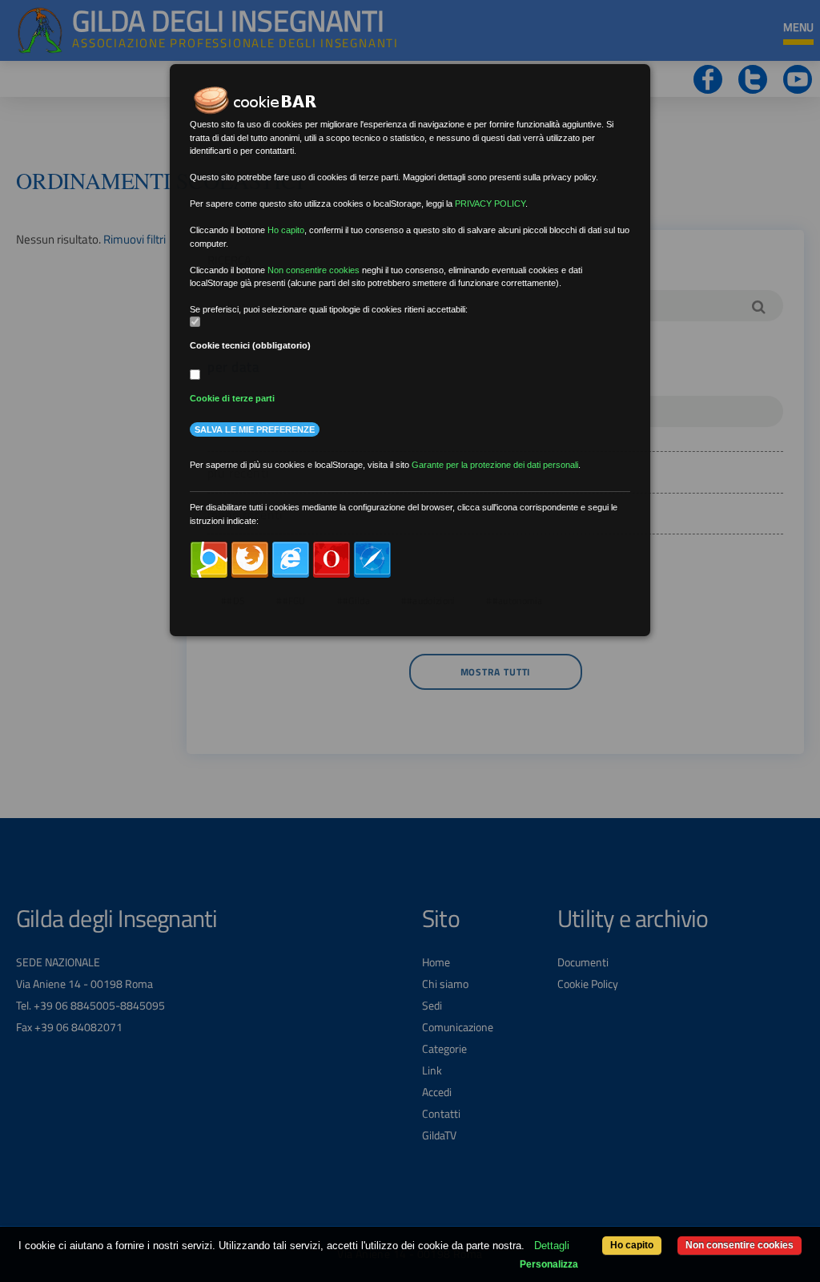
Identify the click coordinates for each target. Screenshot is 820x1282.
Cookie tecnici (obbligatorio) (250, 345)
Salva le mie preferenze (255, 429)
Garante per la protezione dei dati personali (495, 465)
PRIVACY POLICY (490, 203)
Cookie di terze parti (232, 398)
